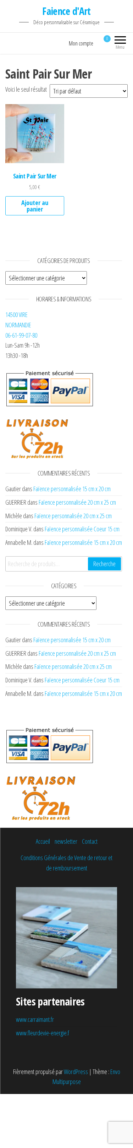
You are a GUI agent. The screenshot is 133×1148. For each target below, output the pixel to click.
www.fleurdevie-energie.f (42, 1033)
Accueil (43, 841)
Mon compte (81, 43)
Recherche (104, 563)
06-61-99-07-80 (21, 335)
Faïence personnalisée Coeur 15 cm (82, 529)
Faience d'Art (66, 11)
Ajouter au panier (34, 205)
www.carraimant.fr (35, 1019)
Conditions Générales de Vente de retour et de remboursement (66, 862)
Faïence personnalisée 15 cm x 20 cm (72, 488)
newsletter (66, 841)
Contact (90, 841)
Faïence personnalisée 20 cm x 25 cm (77, 502)
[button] (34, 133)
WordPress (76, 1071)
